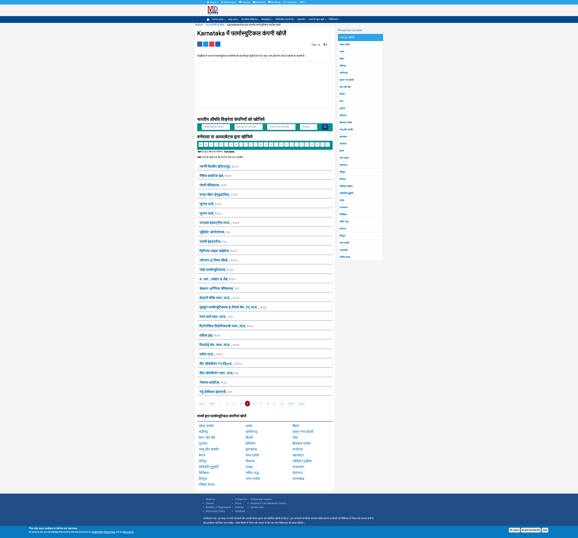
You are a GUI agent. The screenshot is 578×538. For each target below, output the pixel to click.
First (201, 403)
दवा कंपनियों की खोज (215, 24)
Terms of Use (128, 532)
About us (210, 499)
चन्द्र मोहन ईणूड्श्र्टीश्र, (218, 195)
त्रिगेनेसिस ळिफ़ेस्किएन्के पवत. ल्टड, (226, 326)
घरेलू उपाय (232, 19)
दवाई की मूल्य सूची (317, 19)
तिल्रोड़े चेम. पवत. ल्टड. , (219, 345)
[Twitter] (205, 44)
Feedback (240, 511)
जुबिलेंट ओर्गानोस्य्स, (214, 232)
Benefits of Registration (218, 507)
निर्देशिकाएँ (333, 19)
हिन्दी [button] (302, 2)
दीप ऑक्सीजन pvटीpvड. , (220, 364)
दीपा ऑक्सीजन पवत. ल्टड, (219, 373)
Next (291, 403)
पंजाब (342, 200)
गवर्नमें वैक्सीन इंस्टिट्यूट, (219, 166)
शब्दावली (301, 19)
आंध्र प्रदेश (345, 44)
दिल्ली (342, 94)
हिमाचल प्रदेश (346, 122)
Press (238, 503)
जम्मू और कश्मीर (346, 129)
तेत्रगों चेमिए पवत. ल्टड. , (219, 298)
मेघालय (343, 179)
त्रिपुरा (342, 235)
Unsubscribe (257, 507)
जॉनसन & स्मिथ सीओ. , (218, 260)
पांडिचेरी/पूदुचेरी (346, 193)
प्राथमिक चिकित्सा (249, 19)
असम (342, 51)
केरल (342, 150)
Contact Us (292, 2)
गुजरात (342, 108)
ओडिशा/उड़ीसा (346, 186)
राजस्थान (344, 207)
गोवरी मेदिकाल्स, (213, 185)
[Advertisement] (263, 84)
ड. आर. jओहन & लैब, (217, 279)
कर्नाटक (343, 143)
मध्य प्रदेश (344, 157)
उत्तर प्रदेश (344, 242)
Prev (211, 403)
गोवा (341, 101)
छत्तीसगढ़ (344, 72)
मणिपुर (342, 172)
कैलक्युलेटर (266, 19)
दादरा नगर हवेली (347, 79)
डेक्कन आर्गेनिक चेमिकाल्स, (219, 288)
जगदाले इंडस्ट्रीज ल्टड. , (219, 223)
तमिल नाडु (344, 221)
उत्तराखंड (344, 250)
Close (544, 530)
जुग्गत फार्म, (210, 204)
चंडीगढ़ (343, 65)
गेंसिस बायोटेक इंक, (215, 176)
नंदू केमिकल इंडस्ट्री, (215, 392)
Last (301, 403)
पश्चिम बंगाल (345, 257)
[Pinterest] (211, 44)
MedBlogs (276, 2)
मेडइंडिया (199, 24)
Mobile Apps (230, 2)
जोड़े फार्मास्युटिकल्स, (216, 270)
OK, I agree (514, 530)
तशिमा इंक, (210, 335)
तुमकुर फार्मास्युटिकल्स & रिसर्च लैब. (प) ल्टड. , (233, 307)
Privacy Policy (109, 532)
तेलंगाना (343, 228)
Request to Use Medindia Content (268, 503)
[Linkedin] (217, 44)
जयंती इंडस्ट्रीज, (213, 241)
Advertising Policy (215, 511)
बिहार (342, 58)
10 (282, 403)
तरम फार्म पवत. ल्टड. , (216, 317)
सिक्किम (343, 214)
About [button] (213, 2)
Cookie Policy (97, 532)
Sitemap (239, 507)
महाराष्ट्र (343, 164)
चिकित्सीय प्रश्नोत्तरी (284, 19)
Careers (246, 2)
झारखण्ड (343, 136)
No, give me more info (531, 530)
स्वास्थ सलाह (218, 19)
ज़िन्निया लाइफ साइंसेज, (218, 251)
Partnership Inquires (261, 499)
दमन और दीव (345, 87)
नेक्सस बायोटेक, (213, 382)
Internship (260, 2)
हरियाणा (343, 115)
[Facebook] (199, 44)
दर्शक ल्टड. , (211, 354)
